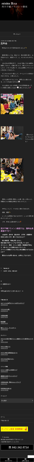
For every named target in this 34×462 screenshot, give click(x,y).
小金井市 (5, 271)
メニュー (17, 34)
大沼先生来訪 (4, 315)
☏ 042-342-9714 (18, 447)
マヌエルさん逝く (5, 309)
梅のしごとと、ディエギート (8, 328)
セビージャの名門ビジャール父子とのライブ (12, 303)
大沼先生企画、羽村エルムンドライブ (11, 382)
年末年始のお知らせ (6, 388)
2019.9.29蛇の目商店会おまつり (9, 352)
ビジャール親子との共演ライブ (9, 370)
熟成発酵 (3, 321)
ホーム (3, 417)
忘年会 (9, 271)
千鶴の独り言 (6, 268)
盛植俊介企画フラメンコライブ (9, 376)
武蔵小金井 (14, 271)
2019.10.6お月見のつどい (7, 359)
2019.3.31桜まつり (5, 346)
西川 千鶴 (14, 40)
